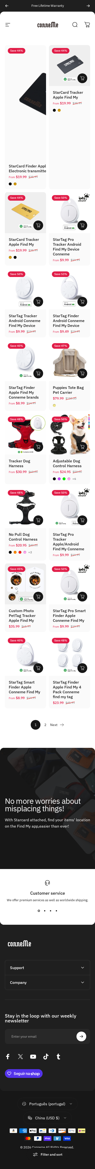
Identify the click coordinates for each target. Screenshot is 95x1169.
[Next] (88, 6)
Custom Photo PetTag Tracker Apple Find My (22, 615)
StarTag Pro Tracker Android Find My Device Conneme (67, 246)
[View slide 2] (45, 911)
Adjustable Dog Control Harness (67, 463)
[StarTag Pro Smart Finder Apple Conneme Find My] (69, 583)
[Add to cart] (82, 373)
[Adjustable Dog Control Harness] (69, 434)
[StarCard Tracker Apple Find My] (69, 65)
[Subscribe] (81, 1036)
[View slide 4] (56, 911)
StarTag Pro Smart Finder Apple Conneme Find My (69, 615)
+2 (30, 552)
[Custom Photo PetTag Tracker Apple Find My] (25, 583)
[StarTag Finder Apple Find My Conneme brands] (25, 360)
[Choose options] (82, 78)
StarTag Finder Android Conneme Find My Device (69, 320)
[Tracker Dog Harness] (25, 434)
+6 (74, 478)
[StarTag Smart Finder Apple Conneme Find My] (25, 655)
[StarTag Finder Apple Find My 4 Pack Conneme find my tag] (69, 655)
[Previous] (6, 6)
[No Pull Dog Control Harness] (25, 507)
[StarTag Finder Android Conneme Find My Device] (69, 289)
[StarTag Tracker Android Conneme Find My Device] (25, 289)
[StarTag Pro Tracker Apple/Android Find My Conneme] (69, 507)
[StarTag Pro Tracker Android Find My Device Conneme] (69, 212)
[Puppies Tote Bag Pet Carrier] (69, 360)
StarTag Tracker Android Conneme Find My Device (24, 320)
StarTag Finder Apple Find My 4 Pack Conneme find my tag (67, 689)
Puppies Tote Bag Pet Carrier (68, 390)
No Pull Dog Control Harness (23, 537)
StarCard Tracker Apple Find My (68, 95)
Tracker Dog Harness (19, 463)
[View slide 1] (39, 911)
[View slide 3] (50, 911)
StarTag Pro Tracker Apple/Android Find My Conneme (68, 541)
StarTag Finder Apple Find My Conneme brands (24, 392)
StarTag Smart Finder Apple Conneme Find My (24, 687)
